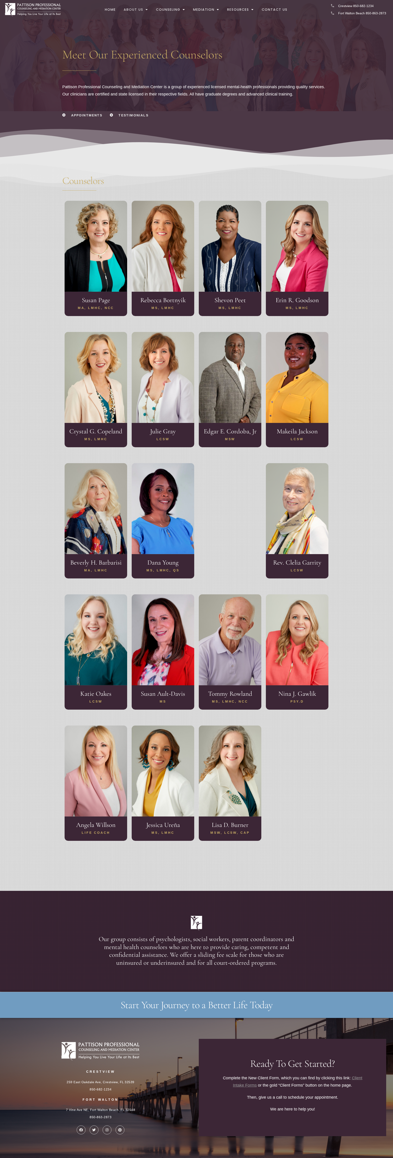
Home (110, 9)
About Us (133, 9)
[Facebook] (81, 1129)
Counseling (168, 9)
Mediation (203, 9)
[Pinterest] (120, 1129)
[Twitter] (94, 1129)
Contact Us (274, 9)
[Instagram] (107, 1129)
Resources (238, 9)
